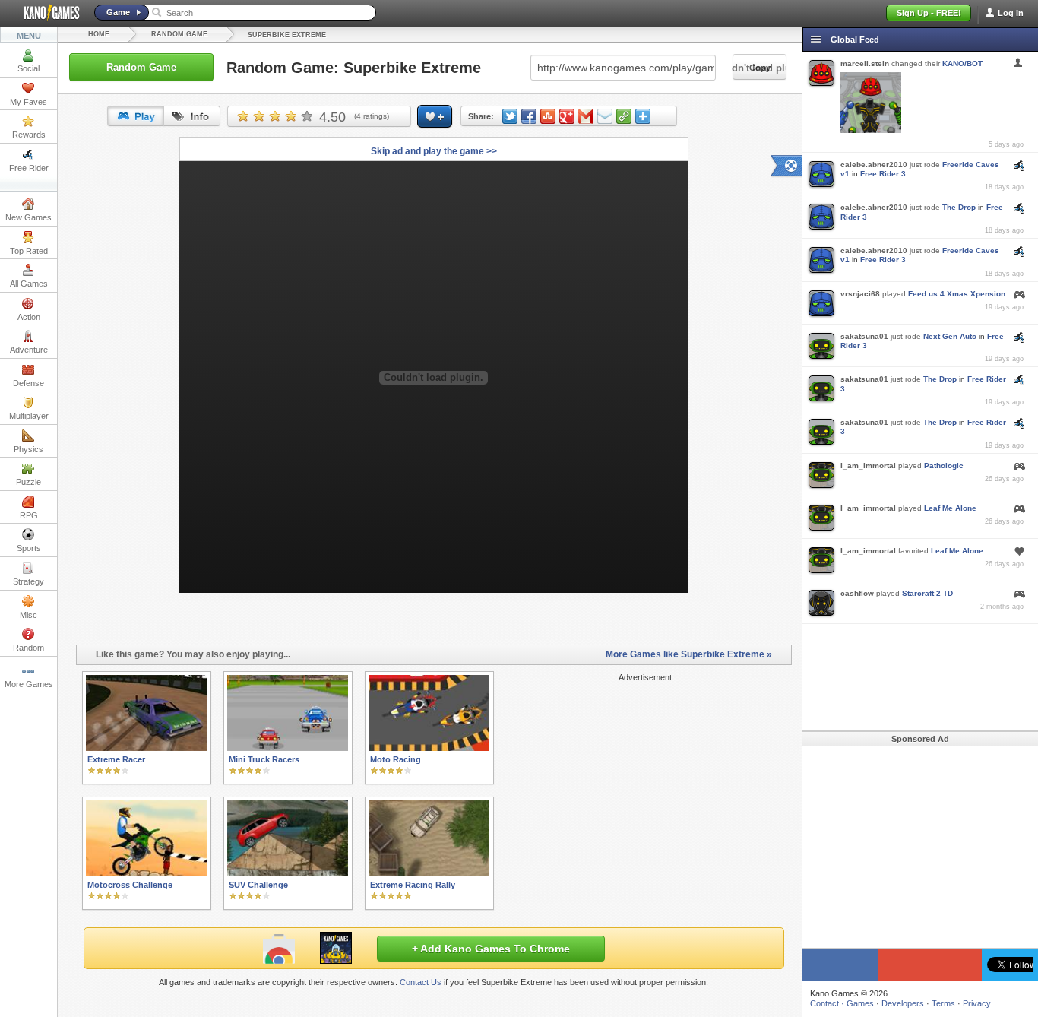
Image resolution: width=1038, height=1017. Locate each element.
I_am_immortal (868, 465)
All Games (29, 283)
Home (98, 34)
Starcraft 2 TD (927, 593)
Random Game (179, 34)
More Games (29, 684)
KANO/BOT (962, 63)
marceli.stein (864, 63)
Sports (29, 548)
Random (28, 647)
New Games (28, 217)
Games (860, 1003)
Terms (943, 1003)
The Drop (959, 207)
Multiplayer (29, 415)
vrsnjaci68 (860, 294)
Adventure (29, 349)
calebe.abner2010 (873, 164)
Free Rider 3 (883, 174)
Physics (28, 449)
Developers (902, 1003)
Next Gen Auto (949, 336)
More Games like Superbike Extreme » (689, 654)
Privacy (977, 1003)
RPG (29, 515)
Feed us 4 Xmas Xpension (956, 294)
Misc (28, 614)
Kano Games (46, 13)
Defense (28, 383)
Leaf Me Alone (950, 508)
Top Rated (29, 250)
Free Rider (29, 168)
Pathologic (944, 465)
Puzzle (28, 481)
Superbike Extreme (287, 35)
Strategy (28, 581)
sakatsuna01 (864, 336)
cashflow (857, 593)
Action (28, 317)
